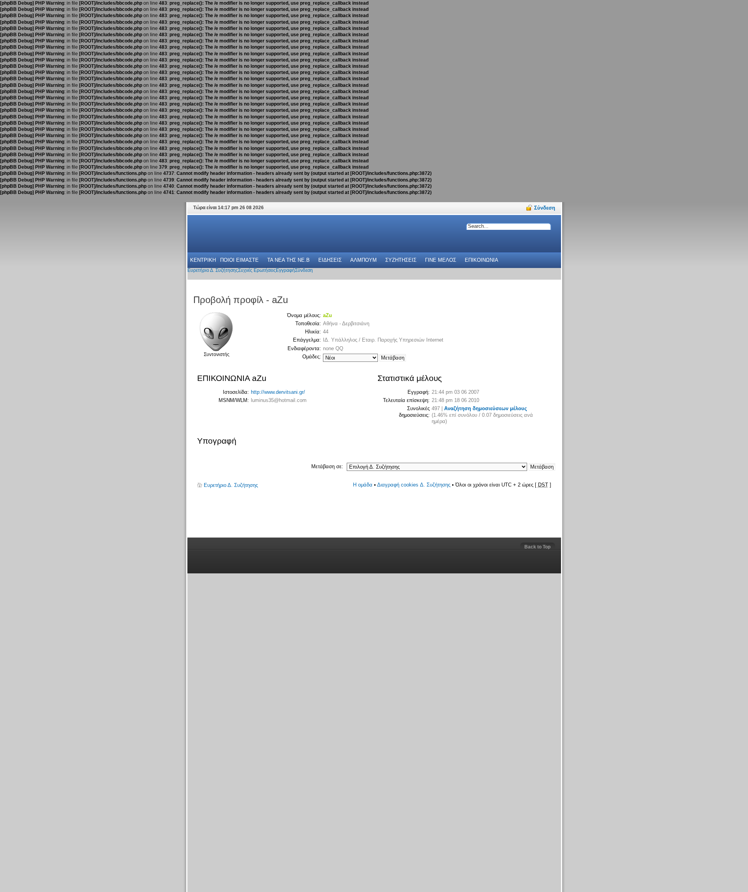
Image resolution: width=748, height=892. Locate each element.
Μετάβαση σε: (327, 466)
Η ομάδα (362, 485)
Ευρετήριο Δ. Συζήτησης (231, 485)
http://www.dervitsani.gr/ (278, 392)
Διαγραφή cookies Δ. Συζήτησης (413, 485)
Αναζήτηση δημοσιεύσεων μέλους (485, 408)
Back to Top (537, 547)
